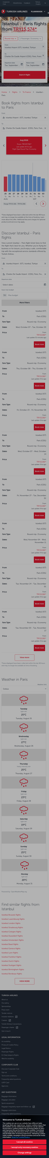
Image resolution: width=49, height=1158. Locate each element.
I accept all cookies (24, 1142)
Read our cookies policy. (21, 1137)
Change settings (24, 1153)
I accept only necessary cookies (24, 1147)
